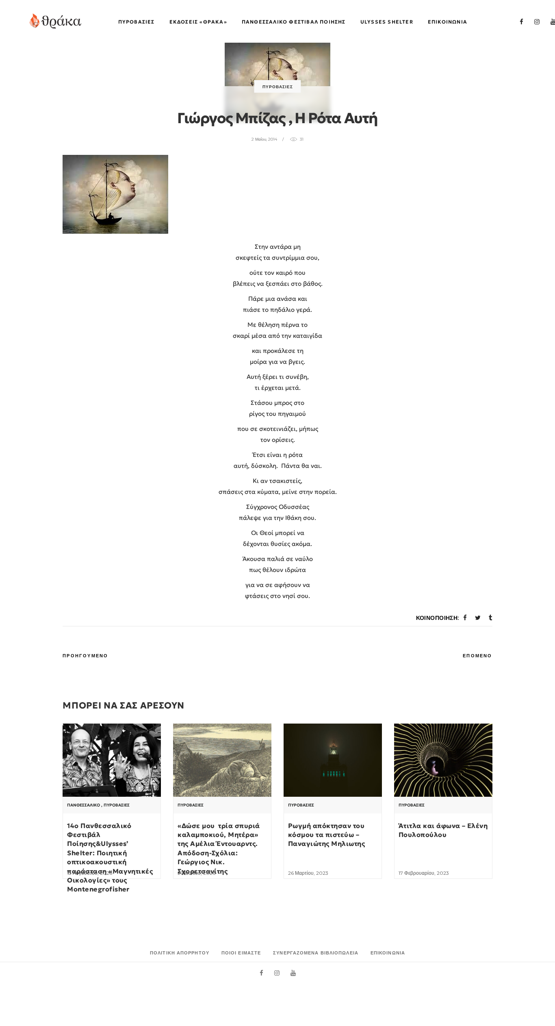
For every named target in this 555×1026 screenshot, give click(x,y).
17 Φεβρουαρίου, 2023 (424, 873)
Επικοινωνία (388, 953)
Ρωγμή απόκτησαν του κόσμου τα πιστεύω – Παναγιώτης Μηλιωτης (326, 835)
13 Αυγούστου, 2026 (89, 873)
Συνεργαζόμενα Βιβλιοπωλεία (315, 953)
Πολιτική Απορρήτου (179, 953)
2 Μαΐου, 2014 (264, 139)
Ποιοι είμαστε (241, 953)
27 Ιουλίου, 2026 (196, 873)
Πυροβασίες (277, 86)
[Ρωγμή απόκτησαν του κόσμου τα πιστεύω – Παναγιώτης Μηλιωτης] (333, 760)
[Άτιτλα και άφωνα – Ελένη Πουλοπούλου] (443, 760)
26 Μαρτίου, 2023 (308, 873)
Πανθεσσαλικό (83, 805)
